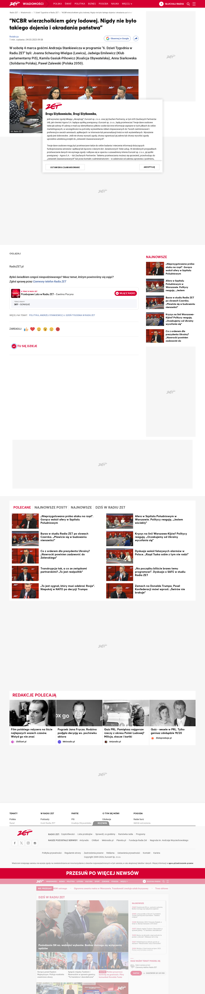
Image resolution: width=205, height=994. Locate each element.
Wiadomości (33, 3)
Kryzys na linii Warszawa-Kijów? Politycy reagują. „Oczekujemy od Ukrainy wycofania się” (161, 537)
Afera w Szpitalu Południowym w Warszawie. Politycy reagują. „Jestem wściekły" (177, 287)
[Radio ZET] (14, 4)
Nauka (115, 4)
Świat (68, 4)
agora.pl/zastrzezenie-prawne (181, 863)
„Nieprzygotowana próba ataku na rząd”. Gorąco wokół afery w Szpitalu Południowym (67, 519)
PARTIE (74, 814)
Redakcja (14, 37)
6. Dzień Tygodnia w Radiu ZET (79, 315)
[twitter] (21, 843)
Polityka (80, 4)
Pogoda (103, 4)
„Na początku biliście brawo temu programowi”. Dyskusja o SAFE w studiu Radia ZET (160, 572)
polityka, (34, 315)
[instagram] (28, 843)
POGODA (138, 814)
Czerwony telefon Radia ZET (49, 281)
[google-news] (35, 843)
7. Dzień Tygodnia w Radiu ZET (46, 13)
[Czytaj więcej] (25, 522)
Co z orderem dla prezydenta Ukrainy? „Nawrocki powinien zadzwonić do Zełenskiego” (177, 337)
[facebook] (15, 843)
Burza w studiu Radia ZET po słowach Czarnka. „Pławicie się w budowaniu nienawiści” (64, 537)
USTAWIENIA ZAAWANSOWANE (65, 167)
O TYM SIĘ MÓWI (110, 814)
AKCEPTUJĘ (149, 167)
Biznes (92, 4)
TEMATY (13, 814)
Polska (57, 4)
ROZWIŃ (102, 823)
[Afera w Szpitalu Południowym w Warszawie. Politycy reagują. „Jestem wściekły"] (155, 286)
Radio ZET (14, 13)
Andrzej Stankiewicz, (51, 315)
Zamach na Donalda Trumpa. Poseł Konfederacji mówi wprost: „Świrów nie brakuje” (160, 589)
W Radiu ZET (47, 814)
